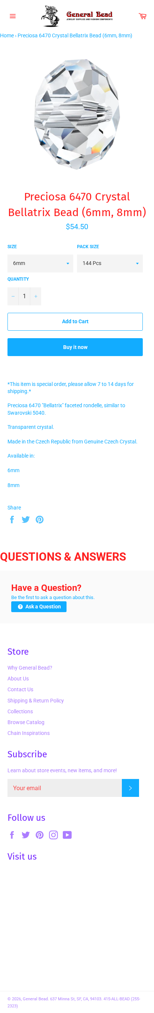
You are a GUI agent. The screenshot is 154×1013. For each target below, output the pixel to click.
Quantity (18, 279)
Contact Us (20, 689)
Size (12, 246)
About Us (18, 679)
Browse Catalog (25, 722)
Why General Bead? (29, 668)
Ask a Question (42, 607)
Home (7, 35)
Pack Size (88, 246)
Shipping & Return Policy (35, 701)
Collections (20, 711)
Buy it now (75, 347)
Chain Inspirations (28, 733)
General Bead (35, 999)
